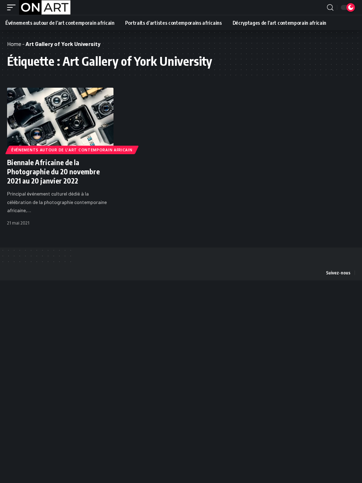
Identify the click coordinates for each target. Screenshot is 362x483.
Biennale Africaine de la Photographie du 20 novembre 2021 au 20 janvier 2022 (53, 171)
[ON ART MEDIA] (45, 7)
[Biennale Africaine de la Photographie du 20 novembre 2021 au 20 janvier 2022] (60, 120)
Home (14, 43)
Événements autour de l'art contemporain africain (72, 150)
